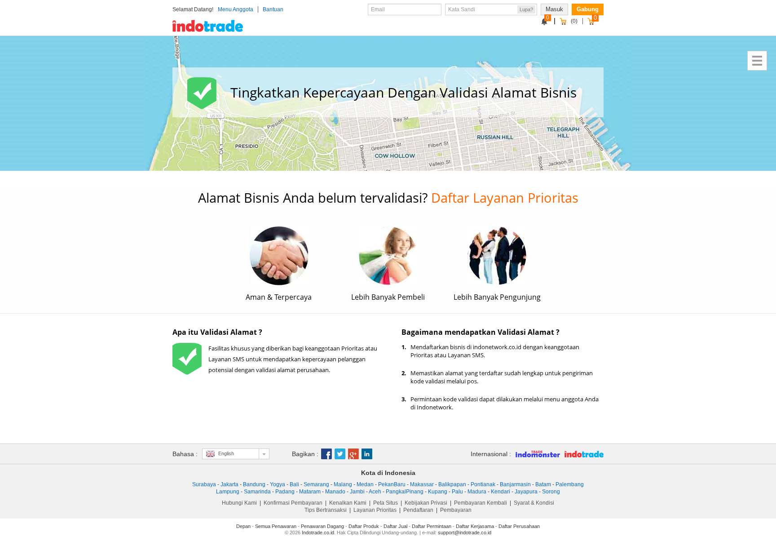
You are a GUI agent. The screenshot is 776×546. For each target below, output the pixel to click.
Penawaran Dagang (322, 526)
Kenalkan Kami (347, 503)
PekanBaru (392, 484)
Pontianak (483, 484)
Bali (294, 484)
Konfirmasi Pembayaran (293, 503)
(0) (574, 21)
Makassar (422, 484)
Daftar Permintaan (431, 526)
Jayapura (526, 491)
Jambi (357, 491)
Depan (243, 526)
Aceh (375, 491)
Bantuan (273, 9)
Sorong (551, 491)
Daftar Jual (395, 526)
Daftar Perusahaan (519, 526)
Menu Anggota (235, 9)
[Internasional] (535, 453)
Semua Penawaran (275, 526)
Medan (365, 484)
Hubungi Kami (239, 503)
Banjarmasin (515, 484)
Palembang (570, 484)
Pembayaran (456, 510)
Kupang (437, 491)
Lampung (227, 491)
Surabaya (204, 484)
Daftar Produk (363, 526)
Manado (335, 491)
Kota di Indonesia (388, 472)
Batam (543, 484)
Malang (343, 484)
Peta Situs (385, 503)
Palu (457, 491)
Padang (285, 491)
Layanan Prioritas (375, 510)
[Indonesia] (582, 453)
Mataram (310, 491)
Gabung (588, 9)
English (226, 453)
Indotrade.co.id (318, 532)
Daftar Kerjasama (475, 526)
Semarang (316, 484)
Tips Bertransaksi (325, 510)
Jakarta (229, 484)
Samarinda (257, 491)
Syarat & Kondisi (534, 503)
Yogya (277, 484)
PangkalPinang (404, 491)
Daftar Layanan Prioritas (504, 197)
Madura (476, 491)
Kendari (500, 491)
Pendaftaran (418, 510)
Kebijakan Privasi (426, 503)
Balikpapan (452, 484)
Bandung (254, 484)
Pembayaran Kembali (480, 503)
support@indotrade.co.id (464, 532)
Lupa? (526, 9)
